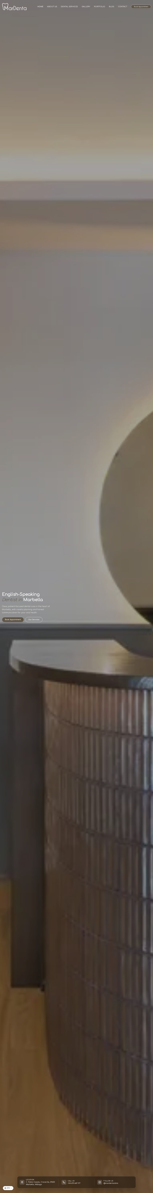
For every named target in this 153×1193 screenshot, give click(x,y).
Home (40, 7)
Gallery (86, 7)
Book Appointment (141, 7)
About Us (52, 7)
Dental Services (69, 7)
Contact (122, 7)
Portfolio (99, 7)
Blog (111, 7)
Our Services (33, 620)
